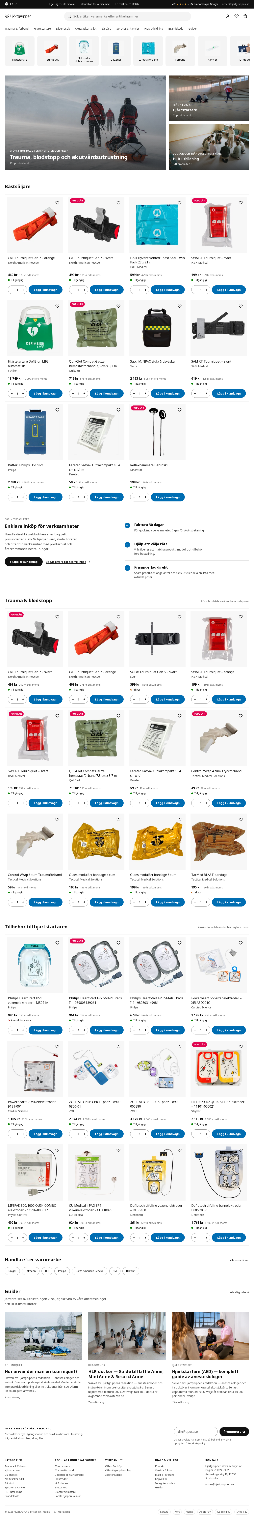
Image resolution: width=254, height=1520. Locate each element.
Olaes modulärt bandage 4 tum (92, 875)
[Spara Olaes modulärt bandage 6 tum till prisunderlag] (179, 819)
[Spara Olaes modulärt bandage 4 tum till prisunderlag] (118, 819)
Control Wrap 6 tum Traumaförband (35, 875)
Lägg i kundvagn (45, 290)
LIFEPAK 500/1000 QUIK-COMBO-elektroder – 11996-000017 (33, 1207)
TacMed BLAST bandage (209, 875)
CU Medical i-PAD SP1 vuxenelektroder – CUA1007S (90, 1207)
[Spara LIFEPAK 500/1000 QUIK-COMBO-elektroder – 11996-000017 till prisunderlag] (57, 1150)
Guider (193, 28)
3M (115, 1271)
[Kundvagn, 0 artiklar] (245, 16)
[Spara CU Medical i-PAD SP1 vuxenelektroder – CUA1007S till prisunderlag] (118, 1150)
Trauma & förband (17, 28)
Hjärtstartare (42, 28)
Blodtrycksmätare (65, 1491)
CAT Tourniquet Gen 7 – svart (91, 258)
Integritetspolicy (195, 1443)
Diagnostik (63, 28)
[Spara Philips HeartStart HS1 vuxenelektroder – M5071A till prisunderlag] (57, 943)
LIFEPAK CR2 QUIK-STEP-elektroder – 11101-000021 (217, 1104)
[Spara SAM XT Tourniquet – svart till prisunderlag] (240, 306)
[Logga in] (228, 16)
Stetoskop (61, 1487)
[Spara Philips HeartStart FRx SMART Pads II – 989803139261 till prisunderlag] (118, 943)
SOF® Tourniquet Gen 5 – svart (153, 672)
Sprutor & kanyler (127, 28)
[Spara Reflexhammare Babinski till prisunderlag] (179, 409)
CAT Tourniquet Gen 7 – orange (31, 258)
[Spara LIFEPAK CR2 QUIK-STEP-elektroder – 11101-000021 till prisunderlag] (240, 1046)
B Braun (131, 1271)
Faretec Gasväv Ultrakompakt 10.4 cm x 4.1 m (94, 467)
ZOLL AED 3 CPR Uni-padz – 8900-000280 (155, 1104)
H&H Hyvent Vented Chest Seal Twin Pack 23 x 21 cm (157, 260)
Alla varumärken (239, 1260)
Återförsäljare (113, 1474)
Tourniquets (62, 1466)
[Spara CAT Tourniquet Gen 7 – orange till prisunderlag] (57, 202)
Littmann (31, 1271)
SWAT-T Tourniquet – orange (212, 672)
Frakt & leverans (164, 1474)
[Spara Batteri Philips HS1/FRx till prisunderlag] (57, 409)
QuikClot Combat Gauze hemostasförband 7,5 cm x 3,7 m (93, 363)
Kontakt (159, 1466)
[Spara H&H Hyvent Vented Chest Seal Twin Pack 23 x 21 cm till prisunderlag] (179, 202)
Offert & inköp (113, 1466)
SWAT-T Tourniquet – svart (211, 258)
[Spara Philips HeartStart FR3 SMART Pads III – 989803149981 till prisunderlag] (179, 943)
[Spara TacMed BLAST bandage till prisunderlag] (240, 819)
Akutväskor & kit (85, 28)
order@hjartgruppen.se (235, 4)
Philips (62, 1271)
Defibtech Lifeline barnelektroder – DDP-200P (217, 1207)
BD (47, 1271)
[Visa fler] (246, 51)
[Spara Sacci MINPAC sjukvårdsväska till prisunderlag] (179, 306)
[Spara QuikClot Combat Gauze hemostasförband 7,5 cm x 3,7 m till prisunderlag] (118, 306)
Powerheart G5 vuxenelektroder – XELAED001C (216, 1000)
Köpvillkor (161, 1479)
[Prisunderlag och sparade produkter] (237, 16)
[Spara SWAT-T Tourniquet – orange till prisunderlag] (240, 616)
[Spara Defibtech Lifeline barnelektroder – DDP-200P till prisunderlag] (240, 1150)
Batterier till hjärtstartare (69, 1474)
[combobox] (127, 16)
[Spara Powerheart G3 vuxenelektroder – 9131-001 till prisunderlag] (57, 1046)
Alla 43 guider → (239, 1292)
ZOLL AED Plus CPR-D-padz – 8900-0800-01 (95, 1104)
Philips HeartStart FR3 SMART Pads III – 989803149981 (156, 1000)
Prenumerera (234, 1431)
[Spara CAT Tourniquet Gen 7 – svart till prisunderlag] (118, 202)
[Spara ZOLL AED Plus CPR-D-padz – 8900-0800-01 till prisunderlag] (118, 1046)
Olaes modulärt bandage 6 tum (153, 875)
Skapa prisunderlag (24, 562)
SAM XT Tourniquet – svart (211, 361)
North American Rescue (90, 1271)
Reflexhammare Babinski (149, 465)
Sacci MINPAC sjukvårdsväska (152, 361)
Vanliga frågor (163, 1470)
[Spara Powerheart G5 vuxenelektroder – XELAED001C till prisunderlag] (240, 943)
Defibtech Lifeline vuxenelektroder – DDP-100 (156, 1207)
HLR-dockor (62, 1483)
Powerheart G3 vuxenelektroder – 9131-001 (33, 1104)
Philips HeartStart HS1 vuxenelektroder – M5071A (28, 1000)
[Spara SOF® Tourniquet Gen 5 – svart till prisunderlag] (179, 616)
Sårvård (106, 28)
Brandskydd (175, 28)
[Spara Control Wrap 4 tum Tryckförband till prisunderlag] (240, 715)
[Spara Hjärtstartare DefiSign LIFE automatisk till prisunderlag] (57, 306)
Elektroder (61, 1479)
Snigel (12, 1271)
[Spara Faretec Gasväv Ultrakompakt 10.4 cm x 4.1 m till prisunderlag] (118, 409)
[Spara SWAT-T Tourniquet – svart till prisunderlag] (240, 202)
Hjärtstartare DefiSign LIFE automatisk (28, 363)
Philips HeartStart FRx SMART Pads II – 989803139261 (95, 1000)
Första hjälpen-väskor (68, 1496)
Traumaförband (64, 1470)
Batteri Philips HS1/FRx (25, 465)
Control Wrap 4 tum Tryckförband (216, 771)
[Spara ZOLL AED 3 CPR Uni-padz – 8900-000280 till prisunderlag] (179, 1046)
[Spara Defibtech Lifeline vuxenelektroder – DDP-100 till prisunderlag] (179, 1150)
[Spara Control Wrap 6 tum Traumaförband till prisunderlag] (57, 819)
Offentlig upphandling (118, 1470)
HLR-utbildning (153, 28)
